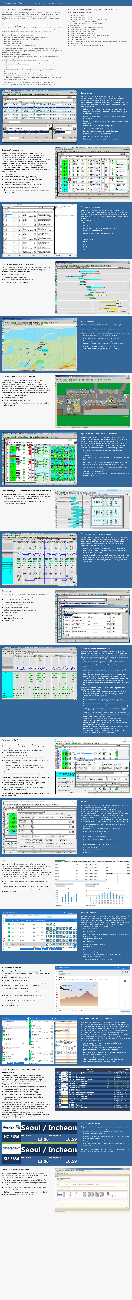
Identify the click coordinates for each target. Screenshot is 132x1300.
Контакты (51, 3)
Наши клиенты (37, 3)
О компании (9, 3)
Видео (61, 3)
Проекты (23, 3)
